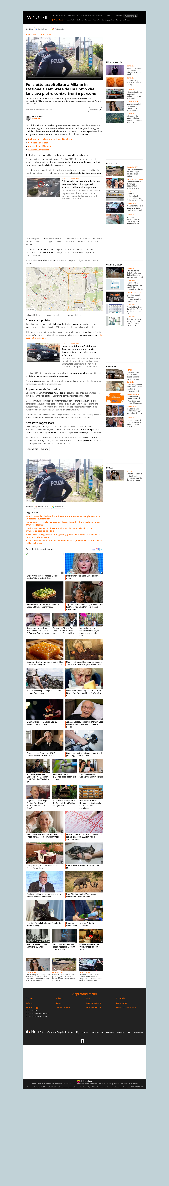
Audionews (129, 16)
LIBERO (33, 1084)
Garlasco (80, 20)
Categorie (110, 1032)
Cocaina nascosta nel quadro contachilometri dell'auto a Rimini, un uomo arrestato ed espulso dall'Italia (60, 529)
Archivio (120, 1032)
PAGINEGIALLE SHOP (62, 1084)
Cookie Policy (53, 1087)
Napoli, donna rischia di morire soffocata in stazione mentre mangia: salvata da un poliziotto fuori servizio (63, 517)
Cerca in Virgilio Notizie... (61, 1032)
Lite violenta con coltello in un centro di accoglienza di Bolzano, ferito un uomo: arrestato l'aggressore (63, 523)
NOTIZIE (40, 17)
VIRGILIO (40, 1084)
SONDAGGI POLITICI (134, 292)
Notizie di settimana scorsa (37, 1016)
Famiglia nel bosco (123, 20)
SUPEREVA (134, 1084)
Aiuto (75, 1087)
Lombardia (32, 448)
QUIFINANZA (116, 1084)
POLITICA (80, 16)
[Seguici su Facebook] (82, 1042)
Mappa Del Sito (97, 1032)
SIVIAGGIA (107, 1084)
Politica (59, 998)
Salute (58, 1003)
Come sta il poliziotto (38, 142)
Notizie (38, 1031)
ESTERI (99, 16)
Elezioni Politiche (93, 1007)
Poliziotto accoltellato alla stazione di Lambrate (50, 139)
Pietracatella (69, 20)
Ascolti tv (96, 20)
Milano (44, 448)
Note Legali (38, 1087)
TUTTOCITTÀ (94, 1084)
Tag (129, 1032)
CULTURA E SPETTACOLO (135, 179)
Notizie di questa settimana (37, 1013)
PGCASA (73, 1084)
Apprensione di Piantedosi (40, 146)
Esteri (88, 998)
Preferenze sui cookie (66, 1087)
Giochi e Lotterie (93, 1003)
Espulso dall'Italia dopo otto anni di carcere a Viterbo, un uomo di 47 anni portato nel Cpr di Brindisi (64, 541)
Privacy (45, 1087)
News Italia (138, 1032)
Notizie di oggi (32, 1007)
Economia (120, 998)
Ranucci (88, 20)
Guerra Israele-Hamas (126, 1007)
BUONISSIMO (125, 1084)
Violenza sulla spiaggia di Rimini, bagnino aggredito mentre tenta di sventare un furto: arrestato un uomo (63, 535)
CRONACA (71, 16)
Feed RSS (85, 1032)
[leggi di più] (101, 118)
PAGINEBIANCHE (83, 1084)
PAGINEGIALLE (49, 1084)
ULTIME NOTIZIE (59, 16)
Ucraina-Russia (63, 1007)
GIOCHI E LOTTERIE (133, 394)
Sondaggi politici (108, 20)
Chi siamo (30, 1087)
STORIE (129, 191)
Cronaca (29, 998)
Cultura (29, 1003)
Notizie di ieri (31, 1010)
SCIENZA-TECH (109, 16)
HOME (28, 34)
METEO (129, 370)
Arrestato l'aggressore (38, 149)
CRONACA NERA (45, 34)
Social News (121, 1003)
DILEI (101, 1084)
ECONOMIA (90, 16)
